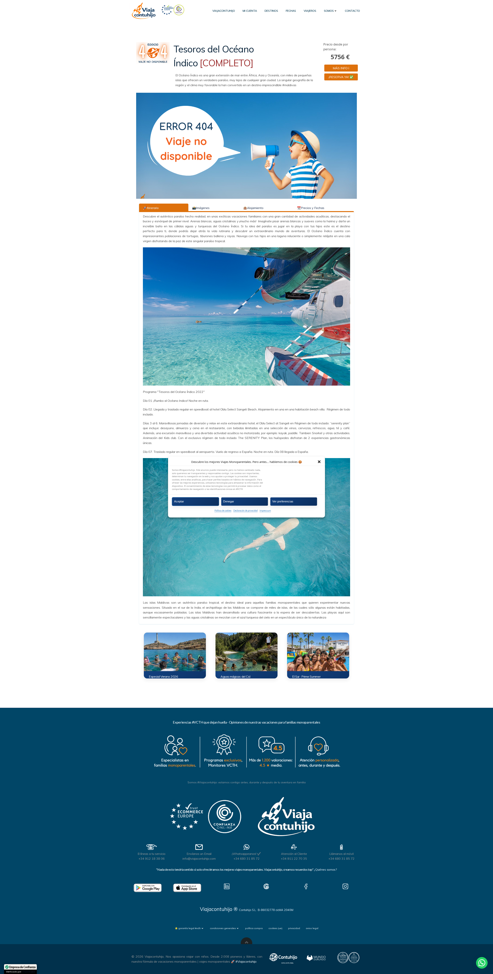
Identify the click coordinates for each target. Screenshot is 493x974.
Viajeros (310, 11)
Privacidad (294, 928)
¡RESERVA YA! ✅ (341, 77)
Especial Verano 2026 (163, 676)
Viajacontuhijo (223, 11)
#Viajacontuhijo (246, 961)
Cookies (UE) (275, 928)
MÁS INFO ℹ (341, 68)
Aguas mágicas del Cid (235, 676)
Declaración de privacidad (245, 510)
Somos (329, 11)
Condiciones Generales (223, 928)
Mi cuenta (250, 11)
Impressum (265, 510)
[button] (319, 462)
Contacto (352, 11)
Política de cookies (223, 510)
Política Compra (254, 928)
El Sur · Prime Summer (306, 676)
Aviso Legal (312, 928)
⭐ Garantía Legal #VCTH (188, 928)
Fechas (291, 11)
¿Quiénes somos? (325, 869)
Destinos (271, 11)
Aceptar (179, 501)
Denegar (228, 501)
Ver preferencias (282, 501)
